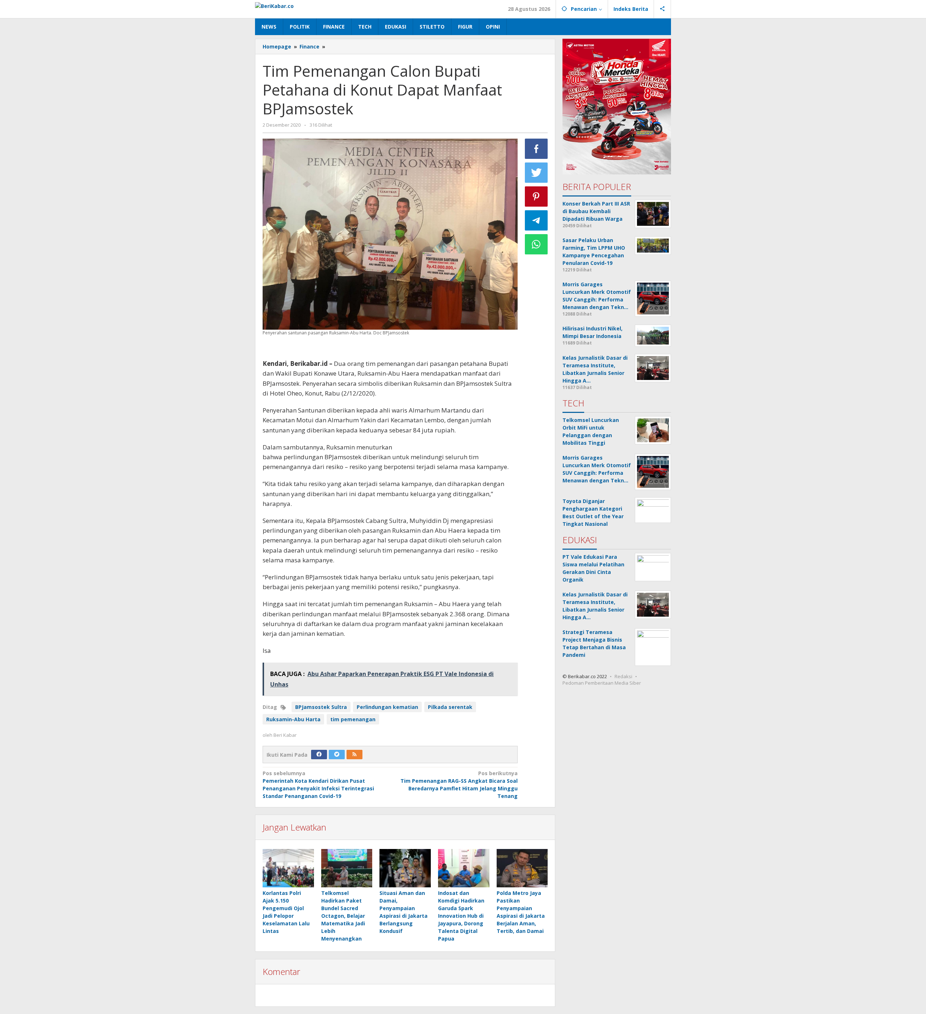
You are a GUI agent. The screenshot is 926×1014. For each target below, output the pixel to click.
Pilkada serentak (450, 707)
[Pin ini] (536, 196)
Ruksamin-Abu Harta (293, 719)
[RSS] (354, 754)
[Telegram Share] (536, 220)
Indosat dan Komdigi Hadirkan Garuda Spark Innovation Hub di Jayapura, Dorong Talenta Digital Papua (461, 916)
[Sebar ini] (536, 149)
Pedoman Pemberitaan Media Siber (601, 683)
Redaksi (623, 676)
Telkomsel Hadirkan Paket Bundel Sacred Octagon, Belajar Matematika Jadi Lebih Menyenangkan (343, 916)
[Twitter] (337, 754)
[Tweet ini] (536, 172)
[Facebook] (319, 754)
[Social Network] (662, 9)
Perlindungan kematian (387, 707)
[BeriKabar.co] (274, 5)
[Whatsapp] (536, 244)
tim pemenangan (352, 719)
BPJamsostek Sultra (321, 707)
